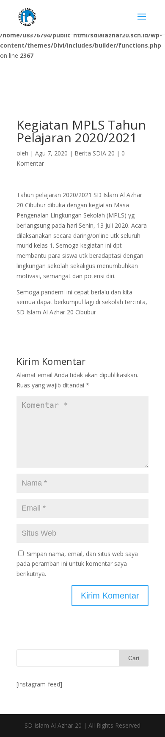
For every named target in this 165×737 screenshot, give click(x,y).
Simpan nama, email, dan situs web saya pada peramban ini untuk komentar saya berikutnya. (77, 564)
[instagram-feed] (39, 684)
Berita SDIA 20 (94, 153)
